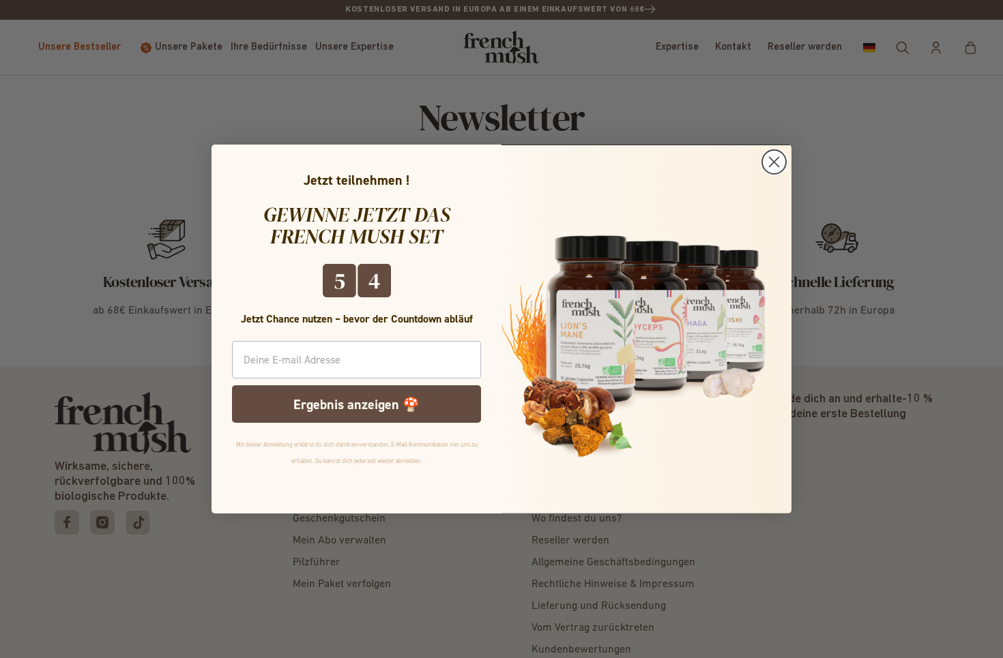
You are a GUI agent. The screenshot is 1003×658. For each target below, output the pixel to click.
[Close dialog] (774, 162)
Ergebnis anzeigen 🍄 (356, 404)
